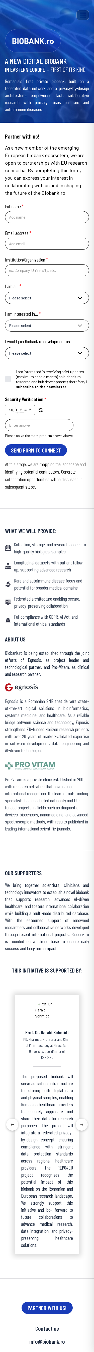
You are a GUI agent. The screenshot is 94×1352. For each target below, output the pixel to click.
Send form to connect (36, 450)
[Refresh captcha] (40, 410)
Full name (14, 206)
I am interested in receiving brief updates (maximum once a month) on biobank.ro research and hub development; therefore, (51, 379)
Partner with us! (47, 1307)
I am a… (13, 286)
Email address (18, 233)
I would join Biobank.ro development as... (39, 341)
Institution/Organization (26, 259)
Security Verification (25, 399)
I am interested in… (23, 314)
